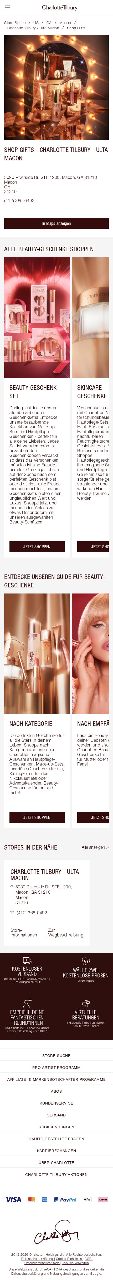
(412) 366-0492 (19, 200)
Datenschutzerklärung (37, 1259)
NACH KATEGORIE (30, 723)
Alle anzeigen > (95, 847)
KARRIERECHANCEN (56, 1150)
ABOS (56, 1091)
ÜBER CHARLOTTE (56, 1162)
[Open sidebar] (7, 7)
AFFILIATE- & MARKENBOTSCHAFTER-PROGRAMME (56, 1079)
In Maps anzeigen (56, 223)
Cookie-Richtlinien (69, 1259)
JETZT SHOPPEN (37, 546)
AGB (88, 1259)
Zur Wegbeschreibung (66, 932)
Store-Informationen (24, 932)
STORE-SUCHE (56, 1055)
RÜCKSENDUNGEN (56, 1127)
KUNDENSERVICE (56, 1103)
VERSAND (56, 1115)
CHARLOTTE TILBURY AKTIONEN (56, 1174)
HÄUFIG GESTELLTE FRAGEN (56, 1139)
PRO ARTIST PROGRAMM (56, 1067)
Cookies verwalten (75, 1263)
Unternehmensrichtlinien (41, 1263)
